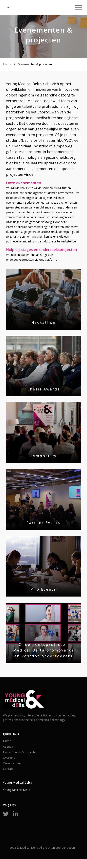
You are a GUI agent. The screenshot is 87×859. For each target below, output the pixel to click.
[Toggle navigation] (78, 8)
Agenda (8, 746)
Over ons (9, 758)
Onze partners (12, 763)
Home (7, 64)
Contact (8, 769)
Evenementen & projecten (20, 752)
